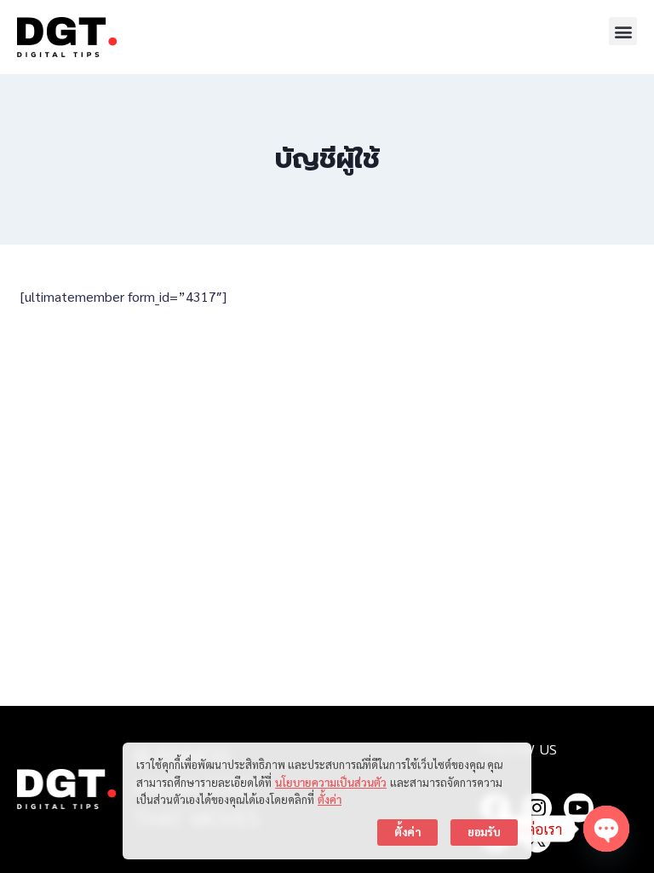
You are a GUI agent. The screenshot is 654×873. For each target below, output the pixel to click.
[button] (623, 31)
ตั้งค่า (329, 799)
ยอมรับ (484, 831)
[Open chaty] (606, 829)
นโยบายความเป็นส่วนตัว (331, 782)
